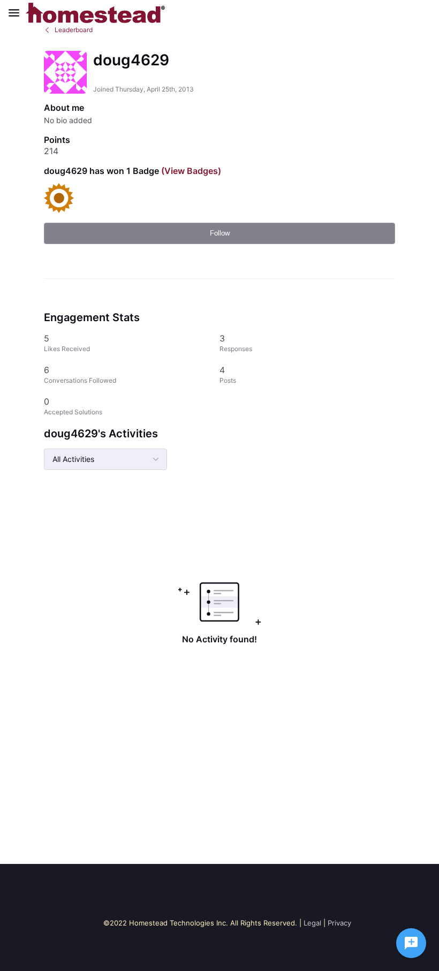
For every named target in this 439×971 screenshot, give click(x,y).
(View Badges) (190, 170)
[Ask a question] (411, 943)
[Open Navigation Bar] (17, 12)
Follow (220, 233)
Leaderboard (74, 30)
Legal (312, 923)
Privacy (339, 923)
